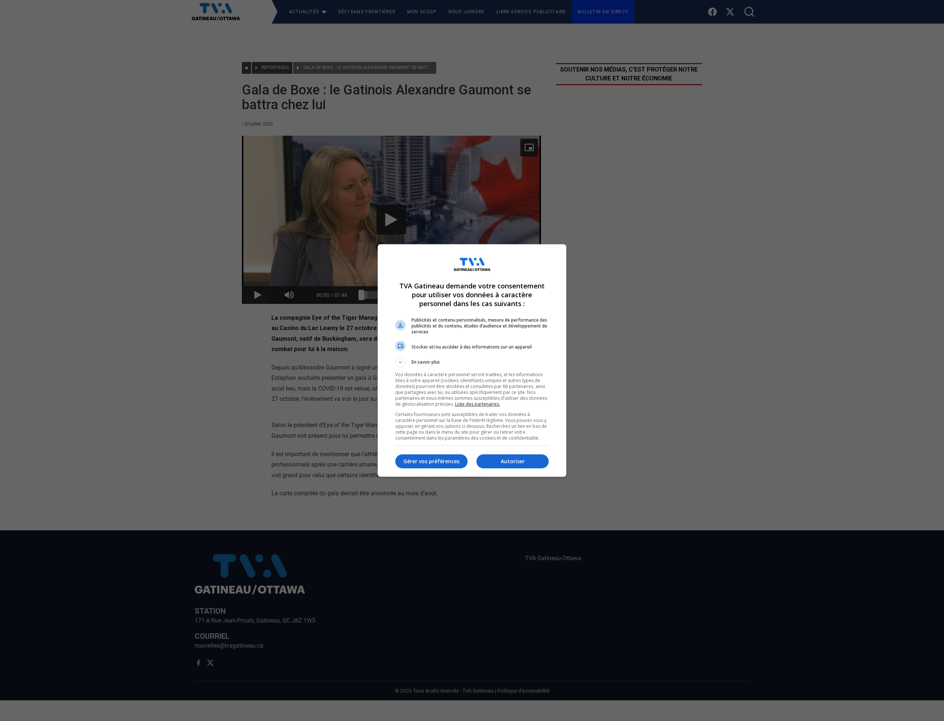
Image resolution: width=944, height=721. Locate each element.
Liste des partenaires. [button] (477, 404)
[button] (472, 362)
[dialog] (472, 360)
